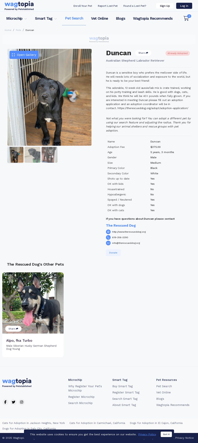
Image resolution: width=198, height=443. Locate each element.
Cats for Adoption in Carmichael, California (97, 422)
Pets (18, 30)
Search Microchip (80, 403)
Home (8, 30)
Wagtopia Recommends (153, 18)
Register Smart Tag (126, 392)
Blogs (120, 18)
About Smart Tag (124, 405)
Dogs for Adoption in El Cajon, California (156, 422)
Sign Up (165, 5)
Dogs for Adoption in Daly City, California (29, 428)
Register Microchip (81, 397)
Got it (166, 434)
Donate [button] (113, 252)
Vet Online (99, 18)
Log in (184, 5)
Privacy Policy (147, 434)
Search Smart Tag (125, 399)
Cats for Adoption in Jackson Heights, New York (33, 422)
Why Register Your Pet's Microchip (85, 388)
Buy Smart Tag (122, 386)
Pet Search (74, 18)
